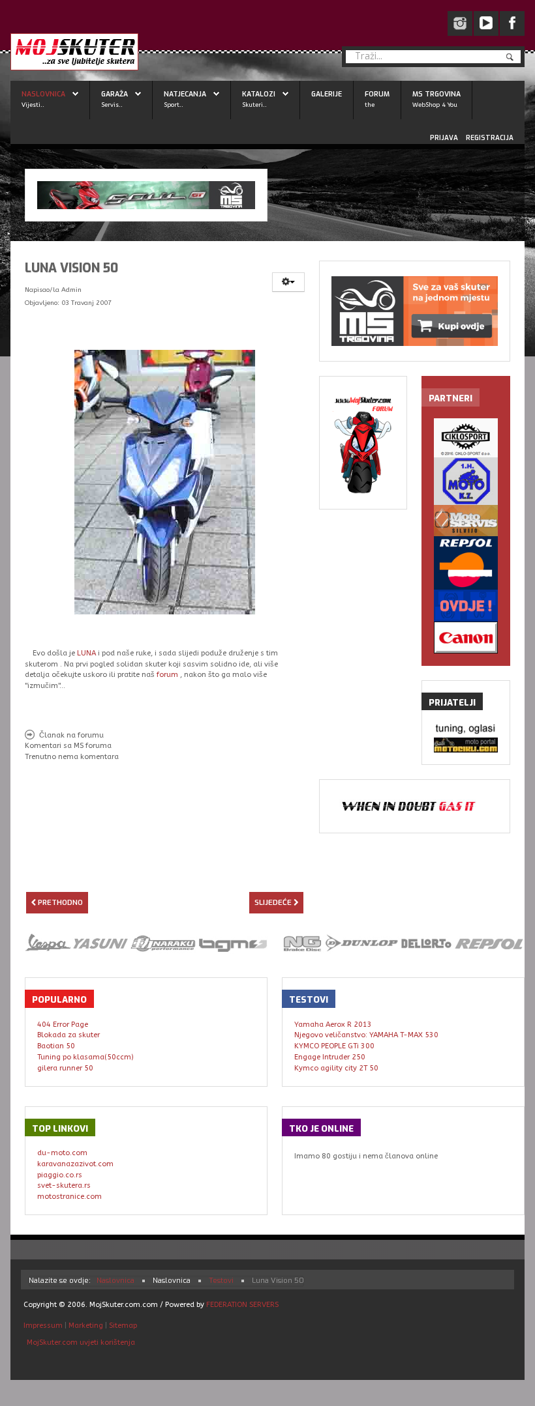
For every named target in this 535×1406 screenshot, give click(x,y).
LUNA (86, 653)
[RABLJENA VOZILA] (465, 606)
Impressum (44, 1325)
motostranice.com (69, 1196)
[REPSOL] (465, 563)
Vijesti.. (33, 104)
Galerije (326, 93)
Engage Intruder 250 (329, 1057)
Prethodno (59, 903)
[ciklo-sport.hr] (465, 437)
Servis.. (112, 104)
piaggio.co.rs (59, 1175)
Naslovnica (43, 93)
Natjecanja (185, 93)
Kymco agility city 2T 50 (336, 1068)
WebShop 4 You (434, 104)
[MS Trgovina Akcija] (146, 195)
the (369, 104)
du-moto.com (62, 1153)
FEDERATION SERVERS (242, 1304)
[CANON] (465, 637)
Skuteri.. (254, 104)
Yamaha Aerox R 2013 (333, 1024)
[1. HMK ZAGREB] (465, 481)
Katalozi (258, 93)
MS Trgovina (436, 93)
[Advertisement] (177, 867)
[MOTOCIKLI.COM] (465, 745)
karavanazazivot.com (75, 1164)
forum (167, 674)
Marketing (86, 1325)
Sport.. (173, 104)
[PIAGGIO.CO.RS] (465, 729)
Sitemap (123, 1325)
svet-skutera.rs (64, 1185)
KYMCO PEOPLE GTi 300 (334, 1046)
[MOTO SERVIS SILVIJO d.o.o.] (465, 521)
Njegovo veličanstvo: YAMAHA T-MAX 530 (366, 1035)
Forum (377, 93)
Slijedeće (274, 903)
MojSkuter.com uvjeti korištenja (80, 1342)
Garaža (114, 93)
